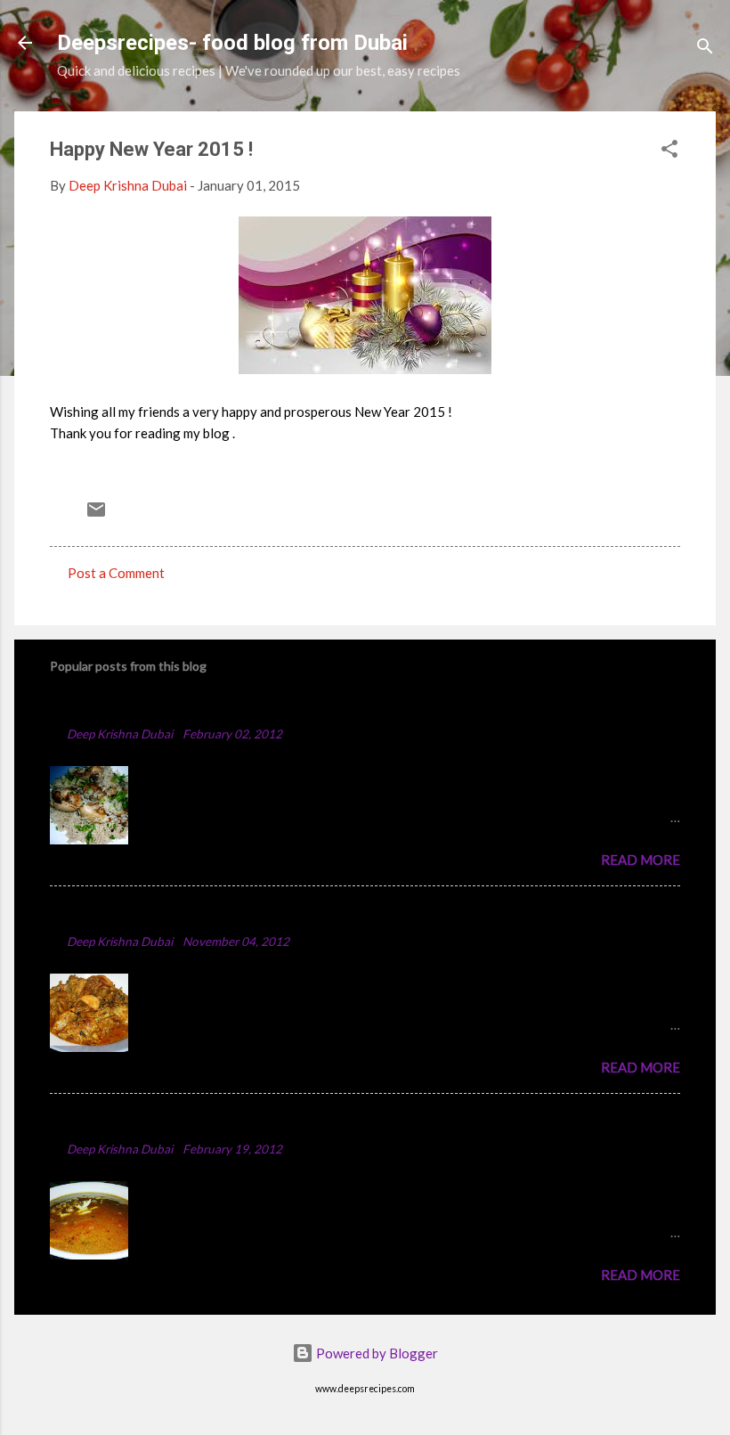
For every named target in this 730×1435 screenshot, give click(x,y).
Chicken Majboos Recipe (140, 706)
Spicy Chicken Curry (124, 914)
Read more (640, 860)
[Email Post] (96, 515)
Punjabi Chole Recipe (127, 1122)
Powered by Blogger (375, 1353)
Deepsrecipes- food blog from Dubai (232, 42)
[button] (669, 151)
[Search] (705, 48)
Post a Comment (116, 573)
